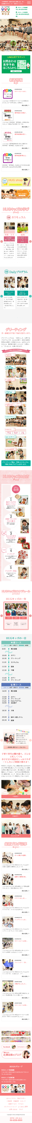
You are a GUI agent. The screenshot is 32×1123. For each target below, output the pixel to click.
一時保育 (9, 1101)
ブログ (21, 1109)
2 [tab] (15, 262)
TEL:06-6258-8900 (21, 9)
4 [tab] (20, 262)
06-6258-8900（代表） (10, 1081)
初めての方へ (21, 1098)
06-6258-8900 (8, 1074)
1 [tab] (12, 262)
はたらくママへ (11, 1098)
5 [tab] (22, 262)
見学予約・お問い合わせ (16, 1119)
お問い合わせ (13, 1109)
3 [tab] (17, 262)
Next (30, 241)
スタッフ (23, 1101)
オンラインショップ (10, 1106)
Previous (1, 241)
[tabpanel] (9, 240)
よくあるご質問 (23, 1106)
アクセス (21, 1104)
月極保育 (16, 1101)
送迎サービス (12, 1104)
